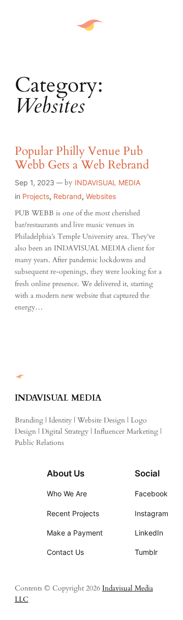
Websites (101, 196)
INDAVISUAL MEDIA (107, 182)
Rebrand (67, 196)
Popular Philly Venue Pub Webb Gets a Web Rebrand (82, 158)
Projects (35, 196)
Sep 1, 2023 (34, 182)
